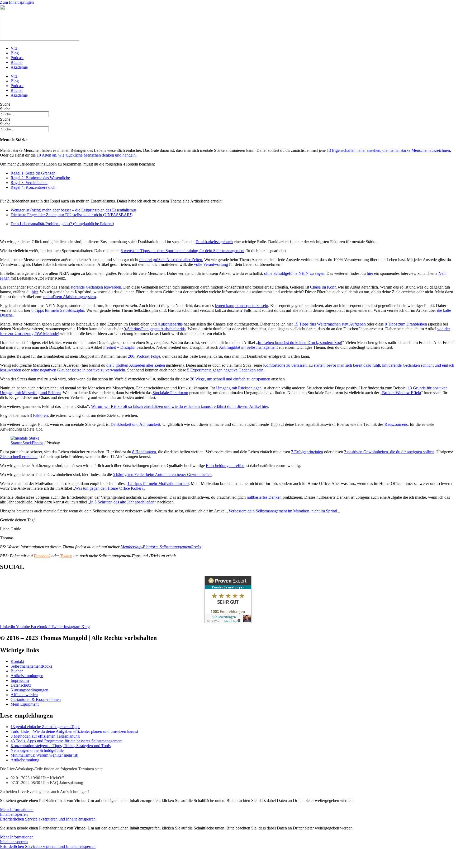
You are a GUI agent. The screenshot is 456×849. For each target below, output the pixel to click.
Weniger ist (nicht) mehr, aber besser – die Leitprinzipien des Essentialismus (73, 210)
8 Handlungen (144, 452)
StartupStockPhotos (27, 443)
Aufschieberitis (170, 324)
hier (370, 273)
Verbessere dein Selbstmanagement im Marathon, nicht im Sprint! (283, 511)
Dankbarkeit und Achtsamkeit (135, 424)
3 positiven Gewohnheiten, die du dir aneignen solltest (389, 452)
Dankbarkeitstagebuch (214, 241)
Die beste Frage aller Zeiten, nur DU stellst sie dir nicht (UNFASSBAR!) (71, 215)
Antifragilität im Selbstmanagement (248, 347)
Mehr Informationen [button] (17, 809)
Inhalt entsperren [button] (14, 814)
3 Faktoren (39, 415)
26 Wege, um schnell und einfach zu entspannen (230, 379)
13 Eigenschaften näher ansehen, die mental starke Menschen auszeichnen (388, 150)
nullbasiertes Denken (264, 497)
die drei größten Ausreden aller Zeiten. (171, 259)
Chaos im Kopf (323, 287)
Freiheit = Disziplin (119, 347)
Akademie (19, 67)
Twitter (65, 556)
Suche (5, 104)
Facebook (42, 556)
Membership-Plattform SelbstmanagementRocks (161, 547)
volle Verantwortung (211, 264)
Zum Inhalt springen (17, 2)
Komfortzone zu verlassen (285, 365)
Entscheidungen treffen (225, 465)
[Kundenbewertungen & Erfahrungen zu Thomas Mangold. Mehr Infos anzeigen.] (228, 622)
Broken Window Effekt (401, 392)
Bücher (17, 62)
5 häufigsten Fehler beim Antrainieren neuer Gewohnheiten (162, 474)
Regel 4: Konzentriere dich (33, 187)
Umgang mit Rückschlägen (239, 388)
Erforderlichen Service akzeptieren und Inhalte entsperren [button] (48, 819)
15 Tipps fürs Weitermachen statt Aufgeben (330, 324)
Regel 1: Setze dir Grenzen (33, 173)
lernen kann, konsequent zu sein (241, 305)
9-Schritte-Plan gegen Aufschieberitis (155, 329)
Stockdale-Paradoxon (170, 392)
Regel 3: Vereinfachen (29, 182)
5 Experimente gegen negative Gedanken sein (225, 370)
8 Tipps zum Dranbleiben (406, 324)
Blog (15, 53)
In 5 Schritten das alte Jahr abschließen (122, 502)
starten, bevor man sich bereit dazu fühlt (347, 365)
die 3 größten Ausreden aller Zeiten (135, 365)
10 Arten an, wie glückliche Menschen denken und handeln (86, 155)
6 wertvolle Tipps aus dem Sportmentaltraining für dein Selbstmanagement (182, 250)
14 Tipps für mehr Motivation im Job (158, 483)
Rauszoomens (396, 424)
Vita (14, 48)
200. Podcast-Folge (144, 356)
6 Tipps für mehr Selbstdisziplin (57, 310)
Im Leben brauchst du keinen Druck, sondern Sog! (300, 342)
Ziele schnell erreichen (18, 456)
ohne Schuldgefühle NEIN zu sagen (294, 273)
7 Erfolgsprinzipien (307, 452)
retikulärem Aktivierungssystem (69, 296)
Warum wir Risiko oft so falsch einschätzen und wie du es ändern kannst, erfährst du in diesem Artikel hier (179, 406)
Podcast (17, 57)
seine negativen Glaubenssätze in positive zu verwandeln (78, 370)
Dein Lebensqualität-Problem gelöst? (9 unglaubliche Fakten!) (62, 223)
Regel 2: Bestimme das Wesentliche (40, 178)
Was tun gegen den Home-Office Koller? (109, 488)
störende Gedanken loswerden (96, 287)
